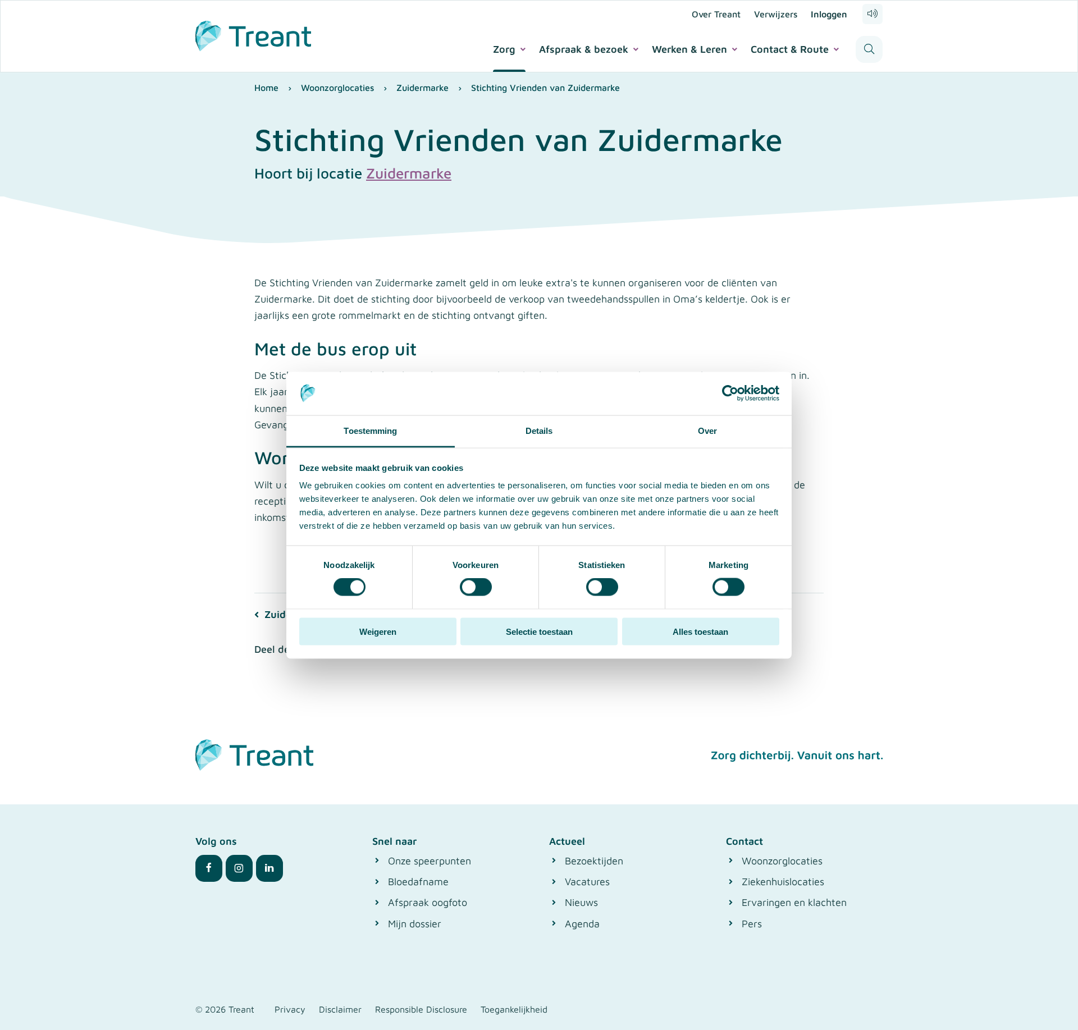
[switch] (476, 587)
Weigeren (377, 631)
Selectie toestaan (539, 631)
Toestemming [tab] (370, 430)
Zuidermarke (422, 88)
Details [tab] (539, 430)
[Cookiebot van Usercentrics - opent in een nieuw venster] (730, 393)
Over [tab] (707, 430)
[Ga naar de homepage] (253, 34)
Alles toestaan (700, 631)
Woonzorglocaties (337, 88)
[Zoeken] (869, 49)
